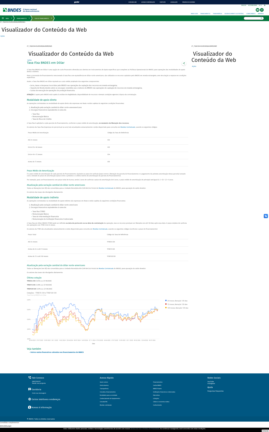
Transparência (217, 13)
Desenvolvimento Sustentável (234, 13)
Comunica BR (132, 2)
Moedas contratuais (106, 405)
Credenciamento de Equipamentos (110, 398)
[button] (2, 36)
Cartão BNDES (157, 385)
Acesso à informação (148, 2)
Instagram (211, 383)
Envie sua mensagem (39, 393)
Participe (163, 2)
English (243, 5)
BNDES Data (194, 13)
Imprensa (261, 13)
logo (21, 10)
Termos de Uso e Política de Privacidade (145, 429)
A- (261, 5)
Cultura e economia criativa (161, 401)
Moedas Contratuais (127, 127)
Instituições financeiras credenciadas (164, 392)
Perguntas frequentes (215, 391)
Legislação (173, 2)
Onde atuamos (104, 385)
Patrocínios (156, 395)
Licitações (156, 398)
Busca (241, 18)
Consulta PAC (103, 401)
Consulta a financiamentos (108, 392)
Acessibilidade (252, 5)
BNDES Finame (157, 388)
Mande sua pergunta (39, 383)
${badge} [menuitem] (5, 426)
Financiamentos (205, 13)
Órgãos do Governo (188, 2)
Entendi (265, 431)
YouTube (210, 382)
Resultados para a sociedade (108, 395)
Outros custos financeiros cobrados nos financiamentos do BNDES (57, 352)
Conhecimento (250, 13)
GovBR (76, 2)
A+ (260, 5)
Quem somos (104, 382)
